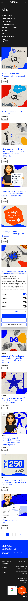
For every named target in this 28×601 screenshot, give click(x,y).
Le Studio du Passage (22, 578)
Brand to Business (23, 561)
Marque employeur (7, 36)
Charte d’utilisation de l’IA (21, 571)
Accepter (14, 315)
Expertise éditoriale (7, 24)
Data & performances (8, 18)
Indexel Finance (23, 580)
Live (2, 33)
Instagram (4, 567)
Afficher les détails (19, 311)
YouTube (3, 572)
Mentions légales (23, 564)
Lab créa (4, 30)
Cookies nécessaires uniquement (14, 324)
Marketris (25, 575)
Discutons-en (8, 548)
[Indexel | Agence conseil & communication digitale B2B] (14, 2)
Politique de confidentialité (21, 566)
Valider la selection (14, 320)
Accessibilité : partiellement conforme (22, 583)
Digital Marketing (7, 21)
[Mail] (26, 2)
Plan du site (24, 573)
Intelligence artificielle (9, 27)
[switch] (25, 298)
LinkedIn (3, 570)
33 (20, 534)
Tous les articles (6, 15)
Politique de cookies (22, 568)
